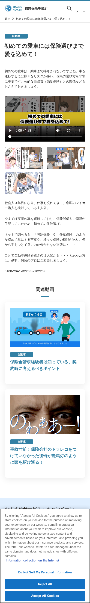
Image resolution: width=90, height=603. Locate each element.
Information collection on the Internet (32, 560)
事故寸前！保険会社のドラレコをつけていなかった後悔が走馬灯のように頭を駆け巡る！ (43, 456)
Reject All (45, 584)
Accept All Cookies (45, 595)
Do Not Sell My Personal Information (45, 572)
